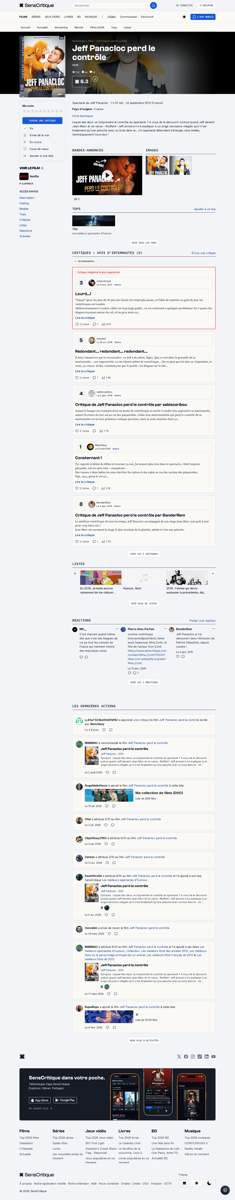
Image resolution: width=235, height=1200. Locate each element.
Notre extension (78, 1183)
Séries (58, 1131)
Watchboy (101, 445)
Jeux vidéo (96, 1131)
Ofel (88, 819)
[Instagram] (193, 1057)
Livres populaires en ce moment (134, 1160)
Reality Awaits (193, 1148)
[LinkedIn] (207, 1057)
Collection (133, 951)
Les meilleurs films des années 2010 (164, 951)
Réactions (81, 620)
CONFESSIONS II (196, 1143)
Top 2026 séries (62, 1137)
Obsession (26, 1143)
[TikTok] (200, 1057)
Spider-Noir (60, 1143)
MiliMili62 (91, 743)
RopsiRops (92, 1007)
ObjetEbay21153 (95, 838)
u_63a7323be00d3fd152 (101, 720)
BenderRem (103, 502)
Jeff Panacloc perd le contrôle (111, 41)
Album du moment (197, 1154)
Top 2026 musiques (197, 1137)
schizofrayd (104, 281)
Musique (193, 1131)
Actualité (25, 1154)
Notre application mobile (50, 1183)
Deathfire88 (93, 876)
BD (154, 1131)
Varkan (90, 857)
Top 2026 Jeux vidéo (99, 1137)
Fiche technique (82, 116)
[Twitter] (179, 1057)
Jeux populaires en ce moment (100, 1160)
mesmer (101, 338)
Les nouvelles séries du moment (67, 1156)
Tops (76, 208)
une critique (141, 720)
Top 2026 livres (129, 1137)
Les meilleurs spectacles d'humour (124, 880)
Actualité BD (160, 1158)
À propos (25, 1183)
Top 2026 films (29, 1137)
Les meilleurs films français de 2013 (170, 955)
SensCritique (78, 41)
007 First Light (95, 1143)
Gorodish (91, 928)
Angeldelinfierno (96, 785)
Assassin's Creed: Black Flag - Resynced (101, 1150)
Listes (78, 564)
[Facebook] (186, 1057)
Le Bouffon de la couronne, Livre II (130, 1150)
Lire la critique (85, 317)
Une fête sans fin (163, 1143)
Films (90, 41)
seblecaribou (104, 391)
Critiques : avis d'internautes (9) (107, 252)
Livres (124, 1131)
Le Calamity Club (129, 1143)
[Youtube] (213, 1057)
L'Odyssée (26, 1148)
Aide (94, 1183)
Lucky (56, 1148)
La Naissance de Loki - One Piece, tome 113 (166, 1150)
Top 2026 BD (160, 1137)
